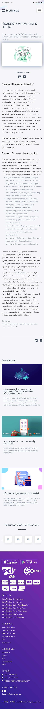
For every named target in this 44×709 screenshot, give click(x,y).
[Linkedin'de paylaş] (19, 77)
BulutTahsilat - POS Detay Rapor (14, 608)
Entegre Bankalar (8, 630)
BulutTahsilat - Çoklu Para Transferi (15, 605)
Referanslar (6, 652)
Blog (3, 658)
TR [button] (11, 3)
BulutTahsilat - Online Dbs (12, 602)
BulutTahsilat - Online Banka (12, 599)
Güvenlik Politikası (8, 636)
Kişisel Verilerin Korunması (11, 694)
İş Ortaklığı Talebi (8, 627)
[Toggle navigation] (39, 10)
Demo (4, 664)
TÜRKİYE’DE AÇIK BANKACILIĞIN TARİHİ (21, 494)
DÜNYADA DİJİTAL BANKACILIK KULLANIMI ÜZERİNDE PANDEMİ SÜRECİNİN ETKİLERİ (18, 392)
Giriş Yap (37, 3)
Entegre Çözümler (8, 633)
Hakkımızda (6, 642)
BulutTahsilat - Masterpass (12, 614)
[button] (2, 540)
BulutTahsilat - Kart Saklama (13, 617)
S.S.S (3, 639)
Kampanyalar (7, 661)
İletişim (4, 655)
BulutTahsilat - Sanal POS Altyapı (14, 611)
